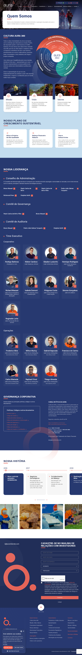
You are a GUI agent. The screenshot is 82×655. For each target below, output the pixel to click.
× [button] (23, 631)
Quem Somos (26, 6)
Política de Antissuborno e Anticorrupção (17, 420)
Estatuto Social (10, 413)
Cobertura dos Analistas (55, 635)
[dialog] (14, 641)
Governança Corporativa (36, 630)
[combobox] (21, 631)
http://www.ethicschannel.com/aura (57, 424)
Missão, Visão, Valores (35, 623)
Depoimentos (71, 623)
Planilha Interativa (53, 632)
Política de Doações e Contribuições (16, 429)
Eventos (51, 625)
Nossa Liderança (34, 627)
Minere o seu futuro (73, 620)
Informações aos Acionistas (55, 637)
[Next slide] (46, 500)
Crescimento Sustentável (36, 625)
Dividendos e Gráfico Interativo (56, 620)
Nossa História (33, 632)
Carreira (50, 6)
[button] (13, 651)
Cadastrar (59, 597)
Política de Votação (12, 424)
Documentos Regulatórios (55, 630)
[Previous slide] (36, 500)
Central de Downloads (54, 627)
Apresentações (52, 623)
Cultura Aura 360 (34, 620)
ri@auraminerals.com (11, 544)
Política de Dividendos (12, 427)
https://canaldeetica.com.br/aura (56, 423)
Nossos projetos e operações (37, 638)
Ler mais (5, 644)
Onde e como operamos (36, 641)
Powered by (74, 651)
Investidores (42, 6)
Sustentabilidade (58, 6)
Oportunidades (71, 627)
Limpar (60, 602)
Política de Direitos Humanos (14, 418)
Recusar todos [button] (19, 647)
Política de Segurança (12, 422)
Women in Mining (72, 625)
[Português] (59, 570)
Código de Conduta (12, 415)
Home (20, 6)
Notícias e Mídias (67, 6)
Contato (75, 6)
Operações (34, 6)
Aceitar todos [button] (8, 647)
